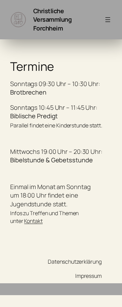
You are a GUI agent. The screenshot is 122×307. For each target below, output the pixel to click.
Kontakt (33, 221)
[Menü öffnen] (108, 20)
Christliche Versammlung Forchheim (52, 19)
